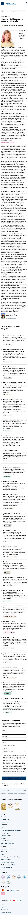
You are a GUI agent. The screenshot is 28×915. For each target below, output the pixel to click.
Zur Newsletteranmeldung (8, 865)
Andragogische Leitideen (7, 843)
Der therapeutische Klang (10, 546)
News (4, 334)
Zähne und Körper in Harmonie (11, 683)
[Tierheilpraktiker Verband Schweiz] (3, 882)
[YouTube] (14, 900)
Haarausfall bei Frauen (9, 621)
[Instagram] (10, 900)
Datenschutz (4, 909)
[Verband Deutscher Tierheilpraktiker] (13, 877)
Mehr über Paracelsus (6, 835)
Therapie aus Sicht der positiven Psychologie (11, 514)
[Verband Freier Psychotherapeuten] (3, 877)
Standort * (4, 749)
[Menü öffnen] (2, 3)
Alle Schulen (4, 851)
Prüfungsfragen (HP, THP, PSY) (9, 833)
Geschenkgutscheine (6, 867)
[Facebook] (17, 900)
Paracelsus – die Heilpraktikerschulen (13, 349)
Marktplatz (4, 824)
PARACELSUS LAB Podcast (7, 849)
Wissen (9, 790)
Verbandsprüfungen (6, 841)
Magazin (15, 790)
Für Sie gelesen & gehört (9, 367)
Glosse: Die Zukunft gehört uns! (11, 450)
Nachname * (5, 736)
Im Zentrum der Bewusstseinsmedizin (13, 606)
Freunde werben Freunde (7, 862)
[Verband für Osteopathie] (19, 877)
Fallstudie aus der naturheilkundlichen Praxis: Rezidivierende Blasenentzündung (15, 420)
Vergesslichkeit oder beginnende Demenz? (14, 653)
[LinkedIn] (20, 900)
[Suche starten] (22, 3)
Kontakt (3, 904)
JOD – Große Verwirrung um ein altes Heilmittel (13, 699)
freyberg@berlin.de (11, 318)
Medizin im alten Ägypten (10, 481)
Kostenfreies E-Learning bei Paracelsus (13, 577)
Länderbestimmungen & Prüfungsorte (11, 830)
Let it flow (5, 562)
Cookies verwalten (6, 912)
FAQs (2, 854)
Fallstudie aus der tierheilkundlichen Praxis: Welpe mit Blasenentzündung (14, 383)
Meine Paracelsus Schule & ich (11, 494)
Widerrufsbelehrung (6, 859)
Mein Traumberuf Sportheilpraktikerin (13, 590)
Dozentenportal (5, 819)
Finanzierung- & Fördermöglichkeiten (11, 857)
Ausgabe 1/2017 (22, 790)
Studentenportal (5, 817)
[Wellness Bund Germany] (25, 877)
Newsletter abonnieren (14, 778)
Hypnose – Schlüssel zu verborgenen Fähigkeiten (13, 793)
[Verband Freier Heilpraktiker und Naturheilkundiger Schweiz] (9, 882)
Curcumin (6, 466)
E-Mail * (4, 743)
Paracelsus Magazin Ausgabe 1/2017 (15, 11)
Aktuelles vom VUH (8, 436)
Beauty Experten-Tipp (9, 637)
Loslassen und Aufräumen (10, 667)
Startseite (3, 790)
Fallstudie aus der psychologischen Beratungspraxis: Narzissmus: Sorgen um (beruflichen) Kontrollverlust (14, 401)
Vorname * (4, 730)
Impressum (4, 907)
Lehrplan (3, 838)
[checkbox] (2, 755)
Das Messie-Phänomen (9, 530)
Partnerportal (4, 822)
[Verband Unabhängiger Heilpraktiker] (8, 877)
